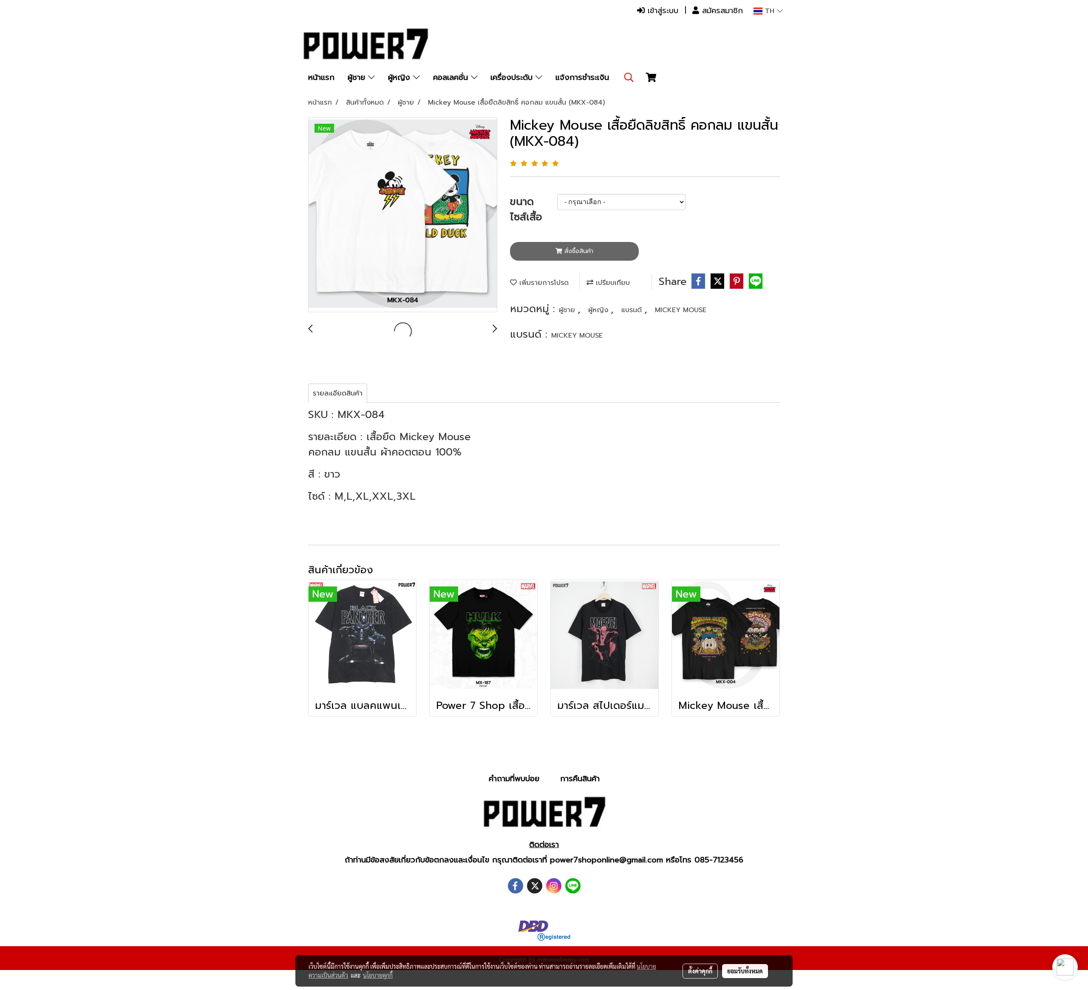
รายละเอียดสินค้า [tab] (338, 393)
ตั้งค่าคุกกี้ (700, 971)
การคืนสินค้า (580, 779)
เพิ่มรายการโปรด (543, 283)
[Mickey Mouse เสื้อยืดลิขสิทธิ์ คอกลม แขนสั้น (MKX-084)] (403, 215)
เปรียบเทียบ (611, 283)
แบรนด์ (632, 310)
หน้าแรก (321, 77)
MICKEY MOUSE (680, 310)
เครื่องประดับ (513, 77)
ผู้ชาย (358, 77)
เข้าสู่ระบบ (661, 11)
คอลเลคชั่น (452, 77)
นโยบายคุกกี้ (378, 975)
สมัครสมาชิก (721, 11)
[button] (629, 77)
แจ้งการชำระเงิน (582, 77)
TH (769, 11)
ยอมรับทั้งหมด (745, 971)
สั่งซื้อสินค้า (577, 251)
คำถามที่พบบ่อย (514, 779)
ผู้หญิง (400, 77)
